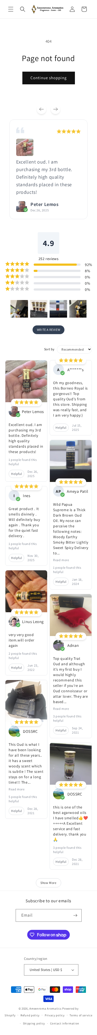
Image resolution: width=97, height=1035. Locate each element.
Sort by (49, 349)
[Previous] (41, 109)
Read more (17, 789)
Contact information (64, 1023)
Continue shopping (48, 77)
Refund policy (30, 1015)
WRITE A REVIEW (48, 330)
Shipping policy (34, 1023)
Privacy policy (55, 1015)
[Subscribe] (75, 915)
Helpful (16, 474)
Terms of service (81, 1015)
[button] (11, 9)
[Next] (55, 109)
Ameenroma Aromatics (45, 1008)
